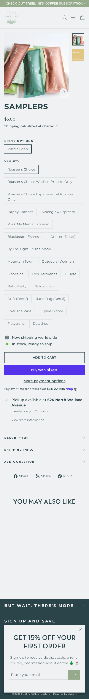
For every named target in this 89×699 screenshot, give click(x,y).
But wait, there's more (39, 605)
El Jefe (70, 274)
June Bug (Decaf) (50, 299)
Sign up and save (30, 621)
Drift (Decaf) (18, 299)
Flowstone (16, 323)
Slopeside (16, 274)
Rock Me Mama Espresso (28, 224)
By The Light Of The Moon (29, 249)
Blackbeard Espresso (25, 237)
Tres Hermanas (44, 274)
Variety (12, 161)
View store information (27, 420)
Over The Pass (19, 311)
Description (16, 437)
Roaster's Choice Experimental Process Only (40, 196)
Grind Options (18, 141)
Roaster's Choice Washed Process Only (40, 182)
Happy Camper (20, 212)
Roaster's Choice (21, 169)
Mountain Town (20, 261)
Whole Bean (18, 149)
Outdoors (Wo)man (58, 261)
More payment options (44, 381)
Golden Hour (45, 286)
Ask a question (19, 461)
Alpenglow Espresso (58, 212)
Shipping (11, 126)
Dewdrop (40, 323)
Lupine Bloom (51, 311)
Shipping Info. (18, 449)
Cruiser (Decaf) (63, 237)
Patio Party (17, 286)
